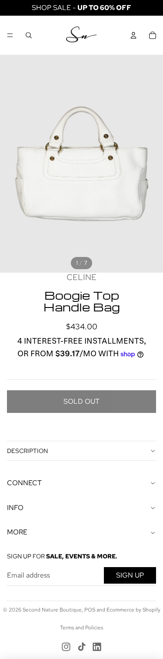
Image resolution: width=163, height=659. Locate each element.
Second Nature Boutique (52, 609)
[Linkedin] (97, 647)
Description (27, 451)
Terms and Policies (81, 627)
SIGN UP (130, 575)
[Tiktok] (82, 647)
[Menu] (10, 35)
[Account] (133, 35)
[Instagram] (66, 647)
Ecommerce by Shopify (133, 609)
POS (89, 609)
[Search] (28, 35)
